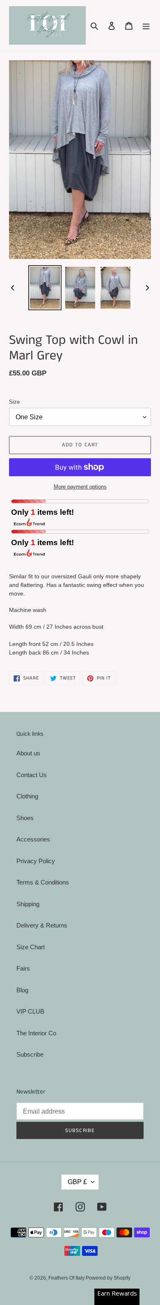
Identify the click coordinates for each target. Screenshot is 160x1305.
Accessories (33, 839)
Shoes (25, 817)
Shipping (27, 903)
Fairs (23, 968)
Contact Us (31, 774)
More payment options (80, 487)
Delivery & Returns (41, 925)
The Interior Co (36, 1033)
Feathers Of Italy (67, 1278)
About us (28, 753)
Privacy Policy (35, 860)
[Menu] (146, 25)
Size (14, 402)
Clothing (27, 796)
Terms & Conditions (42, 882)
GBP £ (77, 1181)
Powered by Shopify (108, 1278)
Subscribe (29, 1054)
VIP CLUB (30, 1011)
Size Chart (30, 947)
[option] (45, 287)
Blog (22, 990)
